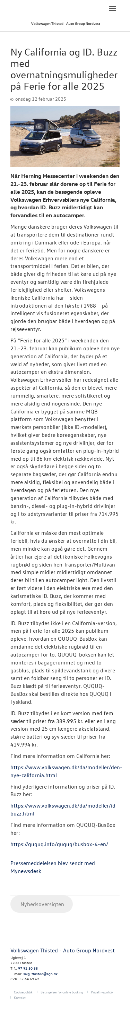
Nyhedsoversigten (41, 904)
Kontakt (20, 997)
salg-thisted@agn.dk (40, 973)
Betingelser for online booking (62, 991)
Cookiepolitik (23, 991)
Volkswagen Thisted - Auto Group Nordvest (65, 23)
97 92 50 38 (28, 968)
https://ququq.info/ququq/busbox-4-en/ (59, 844)
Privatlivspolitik (102, 991)
